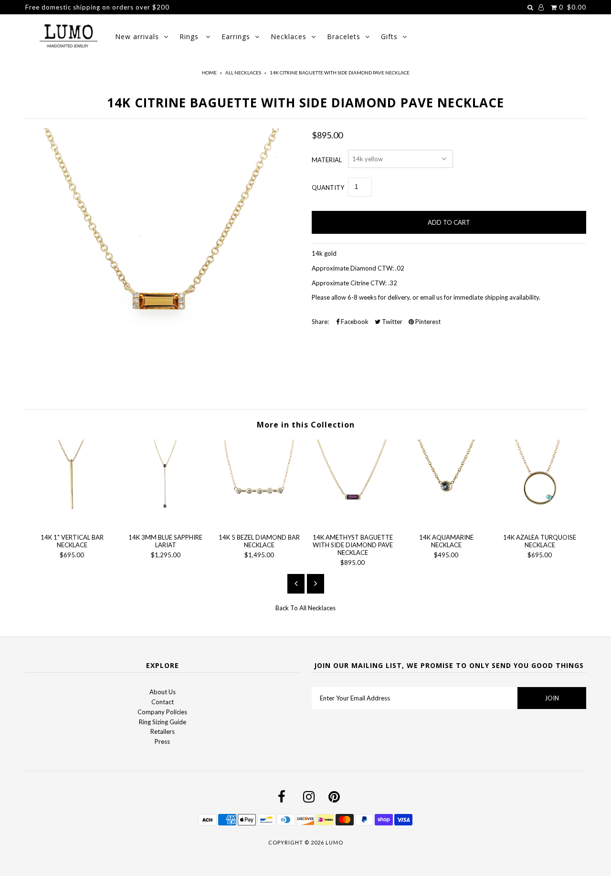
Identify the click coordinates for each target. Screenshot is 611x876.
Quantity (328, 187)
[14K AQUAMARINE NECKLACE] (446, 521)
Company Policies (162, 712)
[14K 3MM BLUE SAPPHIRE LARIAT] (166, 521)
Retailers (162, 731)
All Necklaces (243, 72)
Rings (190, 36)
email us (430, 297)
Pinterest (427, 321)
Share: (320, 321)
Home (209, 72)
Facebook (354, 321)
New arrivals (137, 36)
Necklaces (288, 36)
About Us (162, 692)
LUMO (334, 842)
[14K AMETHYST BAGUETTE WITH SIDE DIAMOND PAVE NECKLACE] (353, 521)
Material (327, 160)
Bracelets (343, 36)
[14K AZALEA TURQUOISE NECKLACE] (540, 521)
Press (162, 741)
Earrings (235, 36)
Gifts (389, 36)
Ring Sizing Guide (162, 722)
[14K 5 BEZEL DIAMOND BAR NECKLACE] (259, 521)
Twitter (391, 321)
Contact (162, 702)
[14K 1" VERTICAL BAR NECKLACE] (72, 521)
